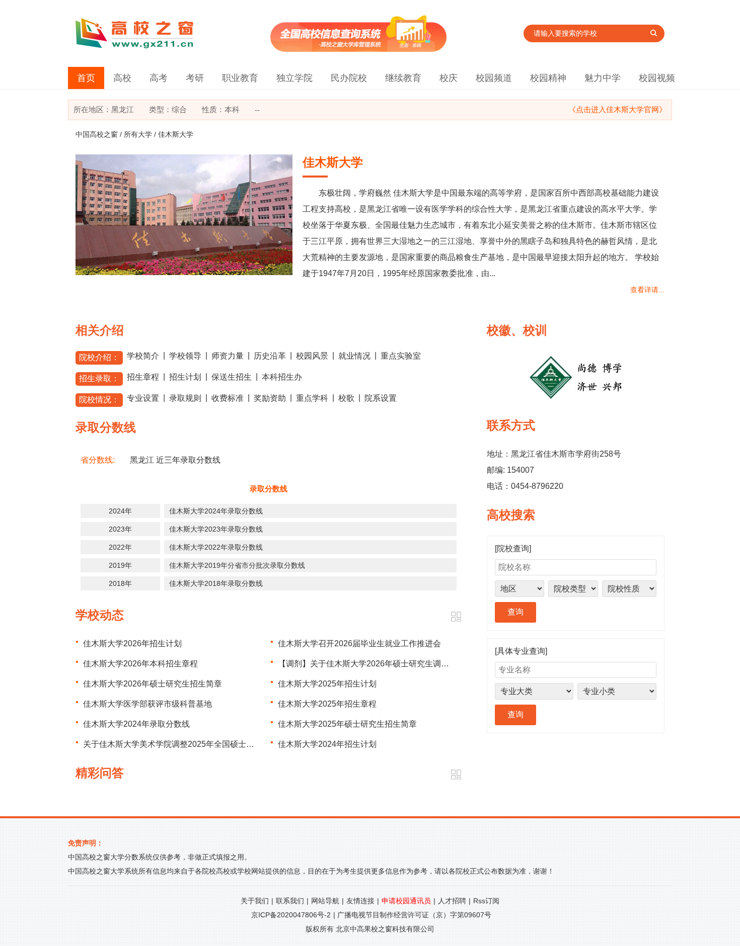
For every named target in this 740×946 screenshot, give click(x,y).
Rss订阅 (486, 901)
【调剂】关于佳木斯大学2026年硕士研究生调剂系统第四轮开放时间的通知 (412, 663)
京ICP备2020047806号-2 (291, 915)
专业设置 (143, 398)
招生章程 (143, 377)
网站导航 (325, 901)
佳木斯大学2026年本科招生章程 (140, 663)
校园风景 (312, 356)
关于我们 (255, 901)
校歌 (346, 398)
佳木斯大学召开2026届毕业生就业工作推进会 (359, 643)
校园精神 (548, 78)
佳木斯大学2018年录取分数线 (216, 583)
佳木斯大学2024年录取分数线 (216, 511)
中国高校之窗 (97, 134)
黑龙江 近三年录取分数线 (175, 460)
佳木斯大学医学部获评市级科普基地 (147, 704)
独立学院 (294, 78)
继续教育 (403, 78)
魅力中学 (602, 78)
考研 (195, 78)
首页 (86, 78)
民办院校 (349, 78)
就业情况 (354, 356)
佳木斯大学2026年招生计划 (132, 643)
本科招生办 (282, 377)
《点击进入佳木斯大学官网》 (617, 109)
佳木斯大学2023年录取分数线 (216, 529)
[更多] (456, 617)
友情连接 (360, 901)
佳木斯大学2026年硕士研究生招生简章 (152, 683)
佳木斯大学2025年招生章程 (327, 704)
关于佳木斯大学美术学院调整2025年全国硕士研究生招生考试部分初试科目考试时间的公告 (245, 744)
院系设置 (380, 398)
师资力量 (227, 356)
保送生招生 (231, 377)
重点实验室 (401, 356)
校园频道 (494, 78)
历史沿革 (270, 356)
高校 (122, 78)
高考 (159, 78)
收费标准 (227, 398)
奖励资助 (270, 398)
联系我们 (290, 901)
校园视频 (657, 78)
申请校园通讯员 (406, 901)
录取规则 (185, 398)
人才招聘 (452, 901)
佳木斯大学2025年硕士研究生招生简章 (347, 724)
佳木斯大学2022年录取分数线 (216, 547)
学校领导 (185, 356)
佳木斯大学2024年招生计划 (327, 744)
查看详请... (647, 290)
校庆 (448, 78)
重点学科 (312, 398)
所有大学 (138, 134)
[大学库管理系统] (358, 49)
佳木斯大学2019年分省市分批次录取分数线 (237, 565)
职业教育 (240, 78)
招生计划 (185, 377)
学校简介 (143, 356)
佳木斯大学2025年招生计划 (327, 683)
